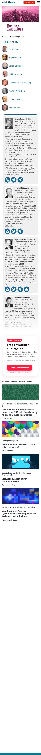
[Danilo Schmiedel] (5, 66)
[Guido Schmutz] (5, 74)
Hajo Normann (15, 57)
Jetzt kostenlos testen (19, 367)
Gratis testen (29, 2)
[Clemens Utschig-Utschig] (5, 82)
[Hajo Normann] (5, 57)
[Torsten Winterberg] (5, 91)
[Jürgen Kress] (5, 107)
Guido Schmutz (15, 74)
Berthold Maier (15, 99)
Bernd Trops (14, 49)
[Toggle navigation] (9, 3)
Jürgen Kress (14, 108)
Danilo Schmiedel (16, 66)
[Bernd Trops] (5, 49)
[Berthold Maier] (5, 99)
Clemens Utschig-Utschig (20, 83)
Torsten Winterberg (17, 91)
